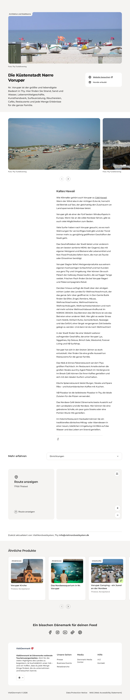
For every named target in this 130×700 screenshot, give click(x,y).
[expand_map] (117, 474)
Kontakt (101, 663)
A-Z (99, 659)
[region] (89, 494)
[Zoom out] (118, 515)
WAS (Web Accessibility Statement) (105, 693)
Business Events (64, 663)
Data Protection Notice (76, 693)
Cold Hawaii (101, 197)
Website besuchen (101, 77)
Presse (60, 659)
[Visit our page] (57, 632)
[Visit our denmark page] (50, 632)
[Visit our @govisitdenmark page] (72, 632)
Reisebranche (63, 667)
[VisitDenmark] (25, 648)
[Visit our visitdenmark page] (65, 632)
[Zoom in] (118, 508)
